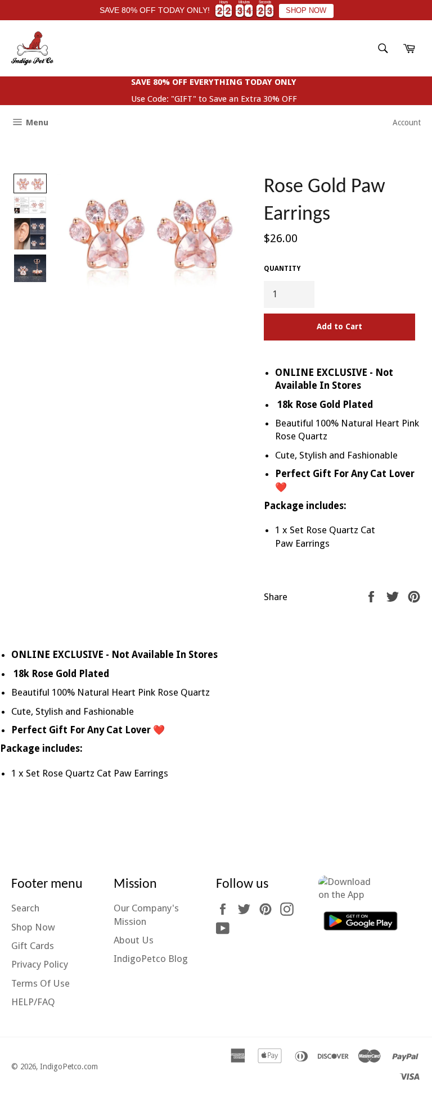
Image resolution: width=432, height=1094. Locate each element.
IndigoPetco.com (69, 1066)
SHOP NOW (306, 11)
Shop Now (33, 927)
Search (25, 908)
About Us (134, 940)
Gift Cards (32, 945)
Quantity (282, 269)
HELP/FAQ (33, 1001)
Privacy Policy (39, 964)
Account (407, 122)
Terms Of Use (40, 983)
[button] (30, 183)
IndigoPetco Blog (151, 958)
